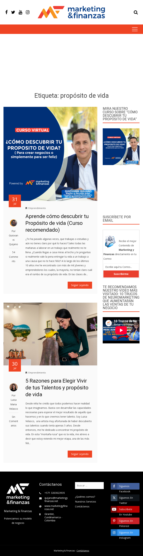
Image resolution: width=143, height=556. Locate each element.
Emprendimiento (37, 208)
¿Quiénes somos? (85, 496)
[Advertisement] (71, 63)
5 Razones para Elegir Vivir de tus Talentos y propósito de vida (56, 387)
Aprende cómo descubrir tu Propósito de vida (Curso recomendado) (57, 223)
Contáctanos (83, 550)
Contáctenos (82, 506)
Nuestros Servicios (85, 501)
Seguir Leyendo (80, 285)
